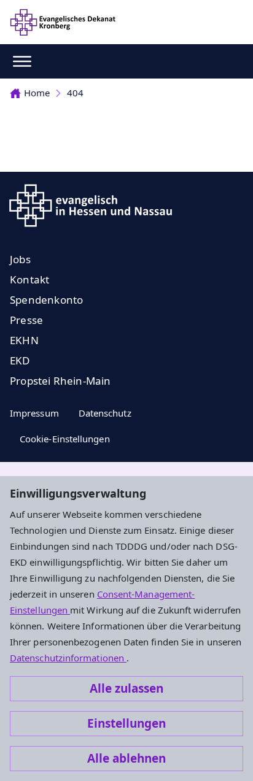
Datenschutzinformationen (68, 658)
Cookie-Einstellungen (65, 439)
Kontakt (29, 279)
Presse (26, 320)
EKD (20, 360)
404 (75, 93)
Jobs (20, 259)
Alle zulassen (126, 688)
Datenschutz (105, 413)
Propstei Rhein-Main (60, 381)
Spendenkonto (46, 300)
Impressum (34, 413)
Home (37, 93)
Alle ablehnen (126, 758)
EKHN (24, 340)
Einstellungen (126, 723)
